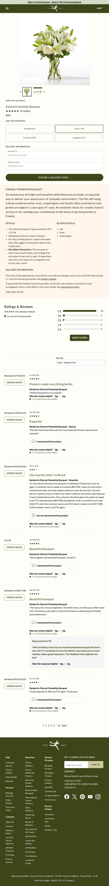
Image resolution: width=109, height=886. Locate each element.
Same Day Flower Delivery (29, 783)
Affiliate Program (10, 849)
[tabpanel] (54, 50)
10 (59, 725)
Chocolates (30, 852)
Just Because (50, 791)
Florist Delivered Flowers (29, 773)
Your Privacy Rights (42, 880)
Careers (9, 826)
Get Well (49, 787)
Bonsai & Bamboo (29, 823)
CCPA (95, 876)
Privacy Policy (86, 876)
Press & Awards (9, 860)
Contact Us (69, 787)
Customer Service (10, 764)
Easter (47, 826)
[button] (7, 8)
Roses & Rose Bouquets (31, 791)
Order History (9, 801)
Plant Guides (11, 777)
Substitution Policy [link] (70, 286)
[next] (44, 92)
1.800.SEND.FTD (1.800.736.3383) (81, 784)
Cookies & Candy (29, 861)
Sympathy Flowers (49, 774)
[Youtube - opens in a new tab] (91, 796)
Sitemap (9, 781)
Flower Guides (9, 771)
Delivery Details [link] (48, 279)
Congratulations (52, 795)
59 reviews (25, 111)
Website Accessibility (20, 876)
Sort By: (60, 358)
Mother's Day (51, 830)
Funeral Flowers (48, 781)
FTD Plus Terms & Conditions (67, 876)
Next (64, 725)
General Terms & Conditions (42, 876)
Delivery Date (14, 162)
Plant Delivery (29, 809)
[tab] (54, 50)
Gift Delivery (31, 836)
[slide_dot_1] (37, 91)
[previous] (20, 92)
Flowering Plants (29, 816)
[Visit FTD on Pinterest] (83, 796)
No (63, 396)
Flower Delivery (29, 764)
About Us (10, 822)
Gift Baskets (30, 847)
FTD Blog (10, 855)
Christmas (49, 814)
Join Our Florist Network (10, 840)
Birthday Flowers (49, 767)
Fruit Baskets (31, 856)
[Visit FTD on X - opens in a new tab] (75, 796)
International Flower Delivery (31, 800)
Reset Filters (79, 337)
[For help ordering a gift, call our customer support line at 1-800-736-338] (54, 8)
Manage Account (9, 794)
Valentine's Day (49, 820)
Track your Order (10, 808)
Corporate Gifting (30, 842)
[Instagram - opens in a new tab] (99, 796)
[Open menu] (7, 8)
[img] (54, 50)
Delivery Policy (9, 832)
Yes (56, 396)
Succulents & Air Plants (31, 830)
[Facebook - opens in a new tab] (68, 796)
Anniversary (50, 799)
